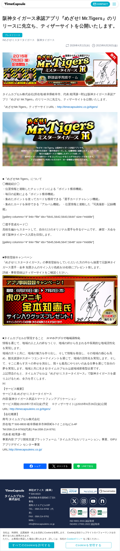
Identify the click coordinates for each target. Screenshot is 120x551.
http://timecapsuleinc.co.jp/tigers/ (77, 106)
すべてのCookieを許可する (31, 545)
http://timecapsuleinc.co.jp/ (25, 449)
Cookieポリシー (74, 539)
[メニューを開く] (114, 4)
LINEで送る (87, 466)
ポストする (62, 466)
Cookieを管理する (89, 545)
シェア (37, 466)
